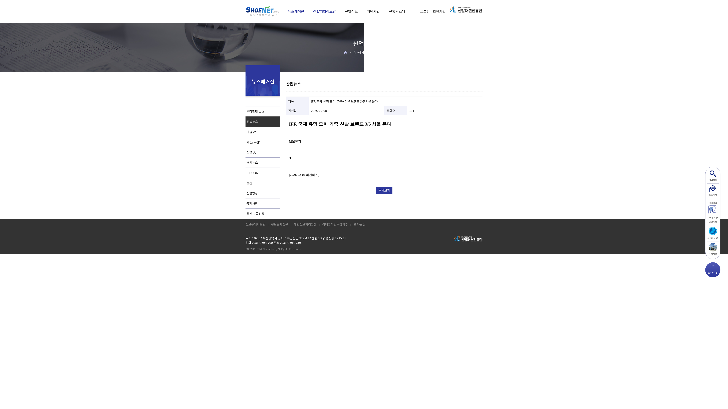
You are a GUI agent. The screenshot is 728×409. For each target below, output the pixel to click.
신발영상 (252, 193)
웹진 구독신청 (255, 213)
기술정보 (252, 132)
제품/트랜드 (254, 142)
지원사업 (373, 11)
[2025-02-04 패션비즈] (304, 174)
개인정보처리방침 (305, 224)
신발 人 (251, 152)
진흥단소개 (397, 11)
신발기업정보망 (324, 11)
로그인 (425, 11)
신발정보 (351, 11)
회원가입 (439, 11)
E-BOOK (252, 172)
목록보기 (384, 190)
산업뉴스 (379, 52)
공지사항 (252, 203)
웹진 (249, 183)
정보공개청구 (279, 224)
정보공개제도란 (255, 224)
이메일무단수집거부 (335, 224)
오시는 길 (360, 224)
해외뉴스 (252, 162)
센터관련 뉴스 (255, 111)
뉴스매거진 (296, 11)
